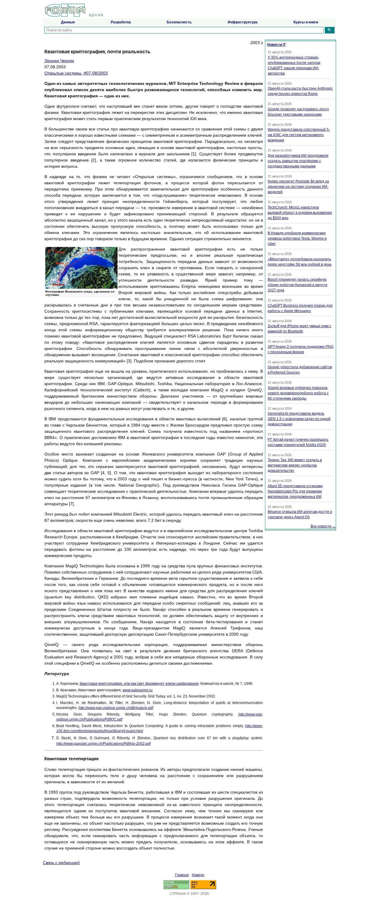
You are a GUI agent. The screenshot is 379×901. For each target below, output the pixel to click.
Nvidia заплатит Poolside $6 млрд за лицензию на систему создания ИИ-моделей (298, 186)
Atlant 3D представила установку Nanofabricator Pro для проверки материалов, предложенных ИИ (295, 491)
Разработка (121, 22)
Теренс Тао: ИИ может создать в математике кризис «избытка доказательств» (295, 465)
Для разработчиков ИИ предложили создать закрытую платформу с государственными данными (298, 161)
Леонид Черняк (59, 60)
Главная (182, 875)
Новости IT (276, 45)
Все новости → (323, 526)
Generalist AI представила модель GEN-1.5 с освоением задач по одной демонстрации (299, 418)
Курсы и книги (305, 22)
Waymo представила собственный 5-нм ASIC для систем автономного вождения (299, 134)
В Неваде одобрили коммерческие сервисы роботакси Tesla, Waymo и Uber (297, 238)
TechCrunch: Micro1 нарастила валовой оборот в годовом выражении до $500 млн (300, 212)
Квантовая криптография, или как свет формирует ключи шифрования (139, 683)
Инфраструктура (243, 22)
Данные (68, 22)
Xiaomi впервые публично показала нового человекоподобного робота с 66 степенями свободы (298, 393)
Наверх (198, 875)
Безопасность (179, 22)
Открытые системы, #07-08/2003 (76, 73)
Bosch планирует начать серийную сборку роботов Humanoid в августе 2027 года (297, 284)
